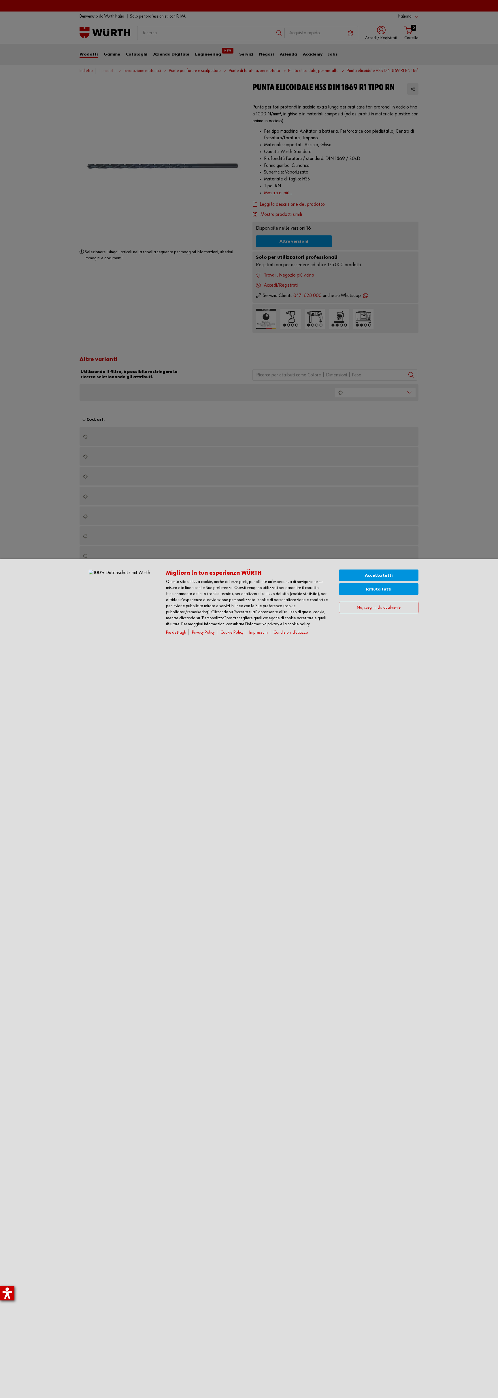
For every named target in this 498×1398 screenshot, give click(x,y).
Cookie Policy (232, 632)
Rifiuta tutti (379, 589)
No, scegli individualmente (379, 607)
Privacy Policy (203, 632)
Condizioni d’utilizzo (290, 632)
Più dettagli (176, 632)
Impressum (258, 632)
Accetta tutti (379, 575)
